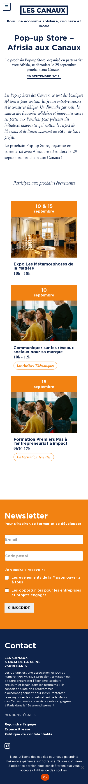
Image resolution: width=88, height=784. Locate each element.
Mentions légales (20, 715)
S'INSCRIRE (19, 608)
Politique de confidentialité (29, 734)
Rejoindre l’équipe (20, 724)
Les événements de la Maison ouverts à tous (46, 579)
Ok (45, 777)
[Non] (82, 767)
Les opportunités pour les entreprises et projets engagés (46, 592)
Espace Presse (17, 729)
